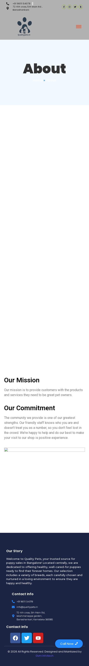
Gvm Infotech (44, 656)
